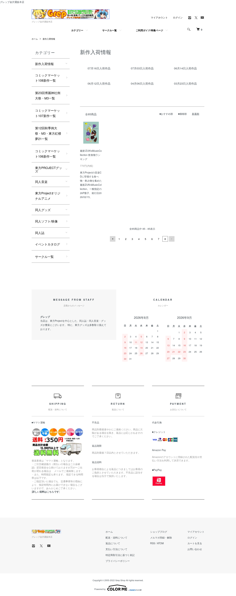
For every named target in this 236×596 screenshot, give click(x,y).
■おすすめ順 (166, 113)
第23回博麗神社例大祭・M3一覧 (47, 95)
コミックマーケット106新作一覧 (47, 153)
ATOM (160, 543)
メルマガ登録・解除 (161, 537)
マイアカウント (159, 17)
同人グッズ (43, 209)
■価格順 (182, 113)
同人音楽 (41, 181)
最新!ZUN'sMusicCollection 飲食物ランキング (91, 155)
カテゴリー (77, 30)
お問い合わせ (194, 549)
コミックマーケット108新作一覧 (47, 78)
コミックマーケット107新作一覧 (47, 113)
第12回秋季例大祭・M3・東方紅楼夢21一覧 (48, 133)
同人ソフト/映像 (46, 221)
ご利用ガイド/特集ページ (149, 30)
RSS (152, 543)
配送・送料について (116, 537)
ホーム (35, 38)
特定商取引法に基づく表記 (120, 555)
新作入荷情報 (49, 38)
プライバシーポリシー (118, 561)
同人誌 (39, 232)
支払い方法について (116, 549)
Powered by (100, 589)
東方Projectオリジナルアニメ (47, 196)
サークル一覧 (109, 30)
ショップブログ (158, 531)
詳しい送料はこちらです (45, 491)
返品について (113, 543)
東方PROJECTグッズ (48, 169)
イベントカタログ (47, 244)
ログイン (178, 17)
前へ (112, 239)
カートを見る (194, 543)
